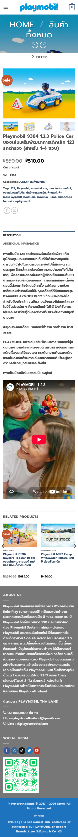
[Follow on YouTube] (36, 750)
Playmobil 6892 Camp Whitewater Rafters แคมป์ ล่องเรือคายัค (57, 557)
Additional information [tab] (21, 244)
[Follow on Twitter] (29, 750)
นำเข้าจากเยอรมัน (36, 193)
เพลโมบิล (42, 197)
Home (22, 24)
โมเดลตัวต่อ (65, 197)
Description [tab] (12, 235)
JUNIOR (23, 182)
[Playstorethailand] (39, 7)
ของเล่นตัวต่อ (39, 188)
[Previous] (10, 93)
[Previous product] (43, 45)
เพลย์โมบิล (29, 197)
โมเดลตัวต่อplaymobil (16, 201)
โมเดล (53, 197)
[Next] (68, 93)
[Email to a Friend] (14, 210)
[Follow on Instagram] (14, 750)
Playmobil (23, 188)
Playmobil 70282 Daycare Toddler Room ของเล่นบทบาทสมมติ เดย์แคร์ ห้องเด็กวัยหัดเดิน (19, 559)
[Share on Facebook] (7, 210)
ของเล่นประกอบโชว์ (60, 188)
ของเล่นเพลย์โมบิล (14, 193)
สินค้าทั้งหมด (47, 29)
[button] (5, 7)
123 (13, 188)
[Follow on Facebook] (7, 750)
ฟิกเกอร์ (52, 193)
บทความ (39, 816)
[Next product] (35, 45)
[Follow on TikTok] (22, 750)
